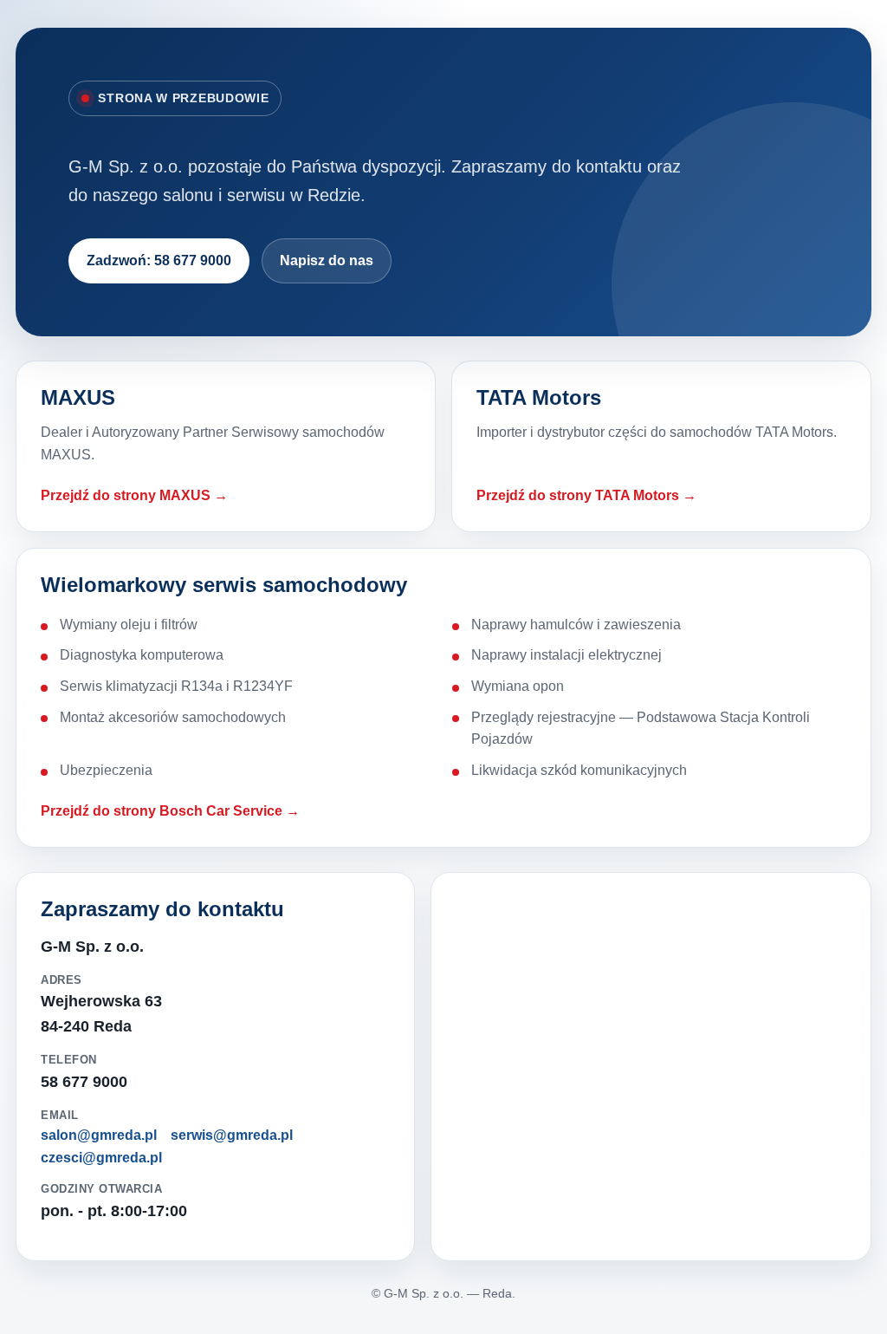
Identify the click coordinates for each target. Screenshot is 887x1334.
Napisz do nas (326, 260)
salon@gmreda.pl (99, 1135)
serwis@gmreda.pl (232, 1135)
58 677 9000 (84, 1081)
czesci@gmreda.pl (101, 1157)
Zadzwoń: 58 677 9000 (159, 260)
